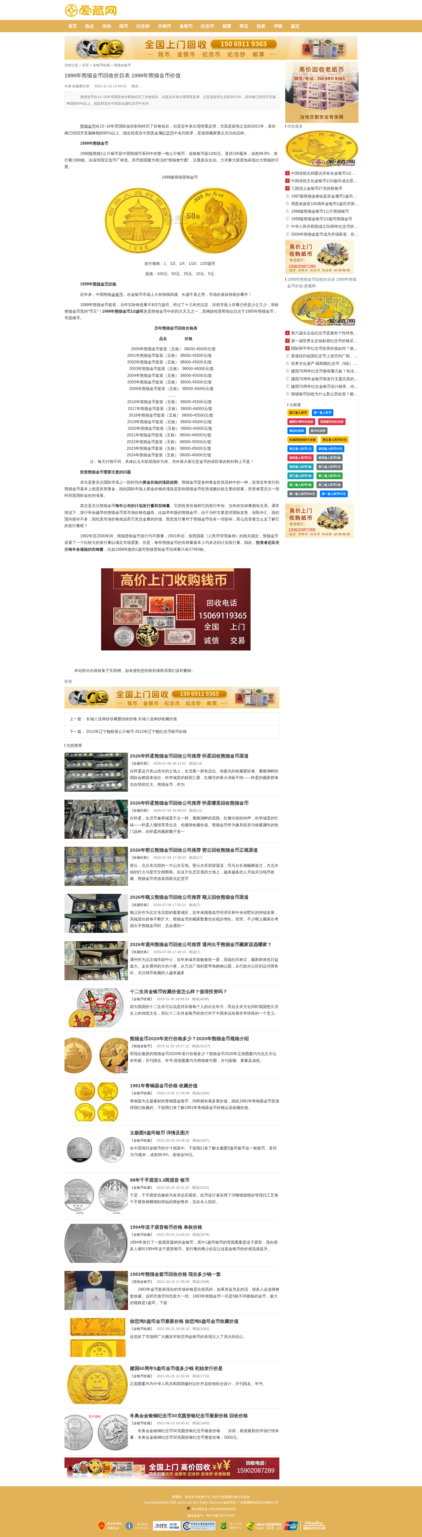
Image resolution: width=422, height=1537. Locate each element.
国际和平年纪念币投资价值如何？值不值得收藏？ (334, 348)
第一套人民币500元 (302, 494)
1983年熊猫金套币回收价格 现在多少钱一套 (175, 1274)
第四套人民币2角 (300, 467)
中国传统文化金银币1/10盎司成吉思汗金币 (328, 181)
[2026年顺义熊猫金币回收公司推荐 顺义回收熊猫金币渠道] (96, 931)
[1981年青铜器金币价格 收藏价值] (96, 1120)
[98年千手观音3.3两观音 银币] (96, 1214)
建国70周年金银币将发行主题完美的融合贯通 (330, 379)
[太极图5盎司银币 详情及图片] (96, 1167)
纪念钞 (143, 26)
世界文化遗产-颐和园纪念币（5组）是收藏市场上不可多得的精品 (347, 363)
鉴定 (295, 26)
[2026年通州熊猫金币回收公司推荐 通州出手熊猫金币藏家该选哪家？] (96, 979)
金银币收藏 (101, 65)
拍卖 (261, 26)
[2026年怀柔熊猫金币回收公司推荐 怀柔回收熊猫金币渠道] (96, 790)
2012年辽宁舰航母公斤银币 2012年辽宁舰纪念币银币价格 (136, 731)
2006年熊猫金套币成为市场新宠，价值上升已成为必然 (338, 234)
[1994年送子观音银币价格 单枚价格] (96, 1261)
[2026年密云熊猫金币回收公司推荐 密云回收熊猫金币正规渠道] (96, 884)
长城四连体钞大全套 (302, 439)
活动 (106, 26)
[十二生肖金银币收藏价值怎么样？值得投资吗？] (96, 1026)
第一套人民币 (322, 412)
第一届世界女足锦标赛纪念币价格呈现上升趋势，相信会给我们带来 (349, 341)
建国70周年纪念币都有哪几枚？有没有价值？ (330, 371)
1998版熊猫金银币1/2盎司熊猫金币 (321, 219)
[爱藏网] (90, 10)
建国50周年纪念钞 (301, 421)
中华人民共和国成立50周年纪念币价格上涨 (328, 226)
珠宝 (244, 26)
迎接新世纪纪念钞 (332, 421)
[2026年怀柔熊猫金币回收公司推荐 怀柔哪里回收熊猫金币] (96, 837)
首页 (72, 26)
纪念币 (207, 26)
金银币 (186, 26)
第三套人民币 (298, 412)
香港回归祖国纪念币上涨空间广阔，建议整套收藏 (334, 356)
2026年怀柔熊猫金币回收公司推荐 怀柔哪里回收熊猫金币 (189, 803)
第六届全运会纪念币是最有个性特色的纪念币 (330, 333)
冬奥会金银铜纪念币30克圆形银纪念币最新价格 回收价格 (189, 1415)
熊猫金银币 (122, 65)
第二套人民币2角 (300, 485)
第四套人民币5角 (329, 457)
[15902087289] (171, 1478)
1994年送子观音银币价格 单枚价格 (166, 1227)
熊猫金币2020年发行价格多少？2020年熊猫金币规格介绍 (189, 1038)
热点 (89, 26)
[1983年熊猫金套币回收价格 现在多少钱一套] (96, 1309)
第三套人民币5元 (329, 467)
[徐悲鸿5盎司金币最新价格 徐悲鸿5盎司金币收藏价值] (96, 1356)
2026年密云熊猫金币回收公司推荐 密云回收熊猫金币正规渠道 (194, 850)
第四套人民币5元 (300, 457)
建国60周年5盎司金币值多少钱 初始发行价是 (176, 1368)
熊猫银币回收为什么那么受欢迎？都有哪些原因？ (334, 394)
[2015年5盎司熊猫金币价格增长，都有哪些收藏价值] (322, 325)
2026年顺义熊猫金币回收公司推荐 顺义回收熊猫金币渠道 (189, 897)
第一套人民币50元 (334, 494)
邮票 (226, 26)
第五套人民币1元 (300, 448)
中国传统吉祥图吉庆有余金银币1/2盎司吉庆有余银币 (336, 173)
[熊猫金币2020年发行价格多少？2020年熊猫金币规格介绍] (96, 1073)
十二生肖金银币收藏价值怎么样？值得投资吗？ (178, 991)
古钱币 (164, 26)
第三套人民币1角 (300, 476)
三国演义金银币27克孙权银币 (316, 188)
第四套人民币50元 (330, 448)
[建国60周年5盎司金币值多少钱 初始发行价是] (96, 1403)
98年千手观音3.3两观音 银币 (160, 1180)
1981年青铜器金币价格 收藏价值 (164, 1085)
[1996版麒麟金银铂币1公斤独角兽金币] (322, 166)
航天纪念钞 (318, 430)
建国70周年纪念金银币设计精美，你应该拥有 (330, 386)
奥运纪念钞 (296, 430)
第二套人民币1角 (329, 485)
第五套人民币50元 (335, 439)
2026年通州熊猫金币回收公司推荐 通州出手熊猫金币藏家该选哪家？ (201, 944)
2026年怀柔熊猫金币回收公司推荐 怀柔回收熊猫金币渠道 (189, 756)
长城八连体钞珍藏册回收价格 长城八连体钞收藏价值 (131, 719)
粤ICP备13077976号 (220, 1515)
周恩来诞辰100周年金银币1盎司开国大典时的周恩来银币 (340, 204)
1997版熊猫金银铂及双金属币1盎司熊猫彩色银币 (333, 196)
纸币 (123, 26)
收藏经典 (140, 763)
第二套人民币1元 (329, 476)
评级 (278, 26)
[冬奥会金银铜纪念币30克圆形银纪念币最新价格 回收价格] (96, 1450)
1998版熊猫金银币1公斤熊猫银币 (320, 211)
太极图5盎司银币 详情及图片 (160, 1132)
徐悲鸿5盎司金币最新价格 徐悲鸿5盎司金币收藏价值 (184, 1321)
